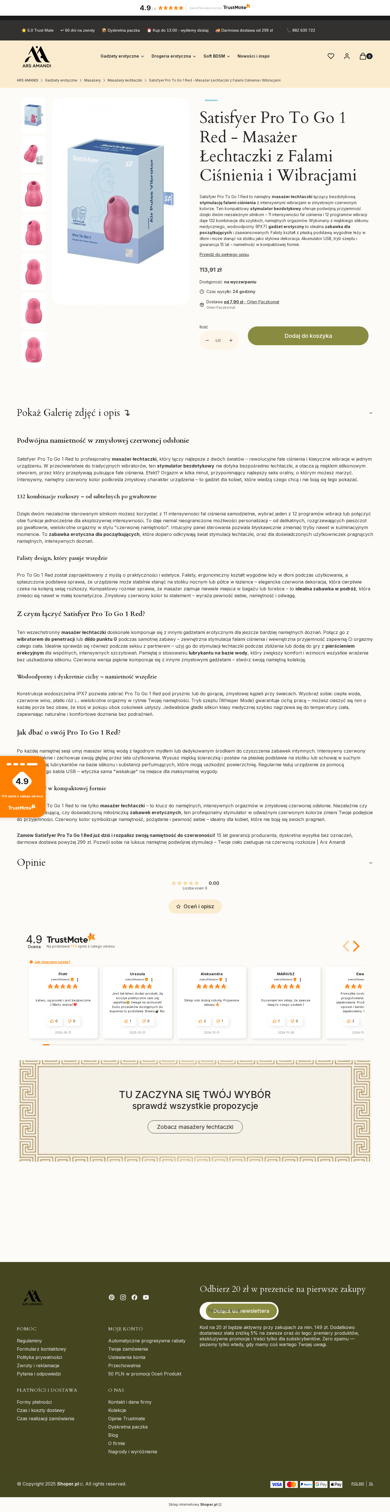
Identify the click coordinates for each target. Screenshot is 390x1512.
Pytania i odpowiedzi (39, 1374)
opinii (92, 946)
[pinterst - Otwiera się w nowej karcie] (111, 1297)
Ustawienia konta (126, 1357)
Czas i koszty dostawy (41, 1410)
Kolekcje (117, 1410)
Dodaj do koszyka (308, 335)
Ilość (204, 326)
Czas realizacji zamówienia (45, 1418)
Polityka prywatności (39, 1357)
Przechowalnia (124, 1365)
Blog (113, 1435)
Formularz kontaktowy (41, 1349)
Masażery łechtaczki (125, 80)
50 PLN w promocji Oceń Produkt (144, 1374)
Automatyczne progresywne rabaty (147, 1341)
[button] (355, 946)
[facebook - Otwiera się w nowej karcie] (134, 1297)
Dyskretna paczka (128, 1427)
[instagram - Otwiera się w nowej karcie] (123, 1297)
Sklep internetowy (193, 1504)
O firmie (116, 1443)
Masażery (92, 80)
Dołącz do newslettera (241, 1311)
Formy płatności (34, 1402)
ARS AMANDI (27, 80)
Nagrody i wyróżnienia (132, 1451)
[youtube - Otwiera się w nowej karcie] (145, 1297)
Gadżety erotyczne (61, 80)
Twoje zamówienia (128, 1349)
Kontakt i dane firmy (130, 1402)
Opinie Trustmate (126, 1418)
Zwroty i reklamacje (38, 1365)
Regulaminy (29, 1341)
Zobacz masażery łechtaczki (195, 1126)
